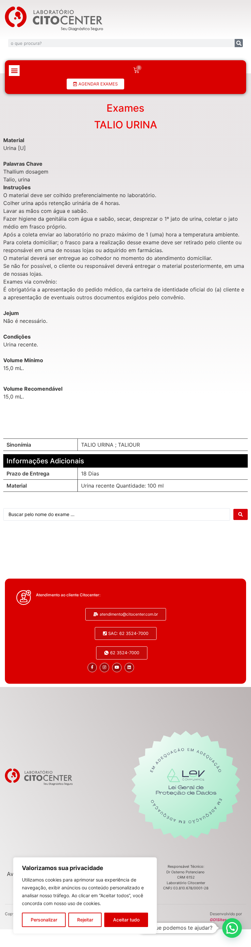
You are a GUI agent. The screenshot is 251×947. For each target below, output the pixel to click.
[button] (14, 70)
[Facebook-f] (92, 667)
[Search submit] (240, 514)
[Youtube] (117, 667)
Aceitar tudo (126, 919)
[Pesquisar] (239, 43)
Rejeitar (85, 919)
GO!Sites (218, 919)
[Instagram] (104, 667)
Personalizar (44, 919)
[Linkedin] (129, 667)
